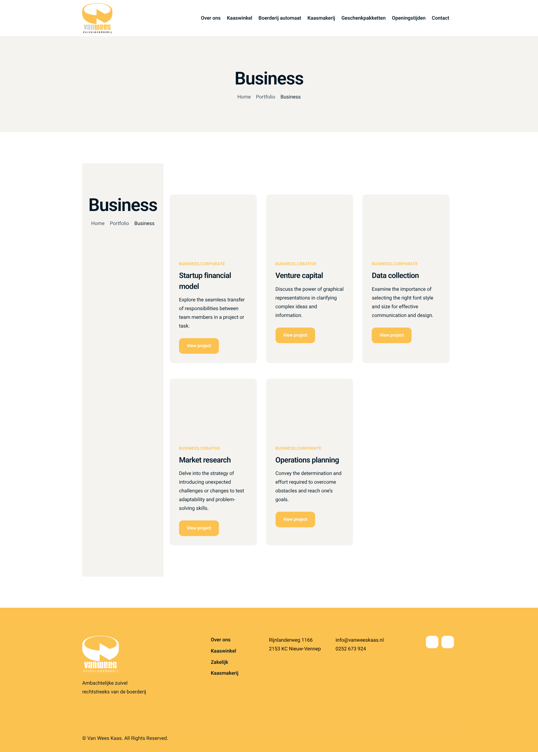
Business (189, 264)
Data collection (395, 275)
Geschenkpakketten (363, 18)
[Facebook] (432, 642)
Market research (205, 460)
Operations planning (307, 460)
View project (199, 345)
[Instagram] (447, 642)
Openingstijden (409, 18)
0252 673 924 (351, 649)
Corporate (213, 264)
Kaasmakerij (321, 18)
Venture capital (299, 275)
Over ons (211, 18)
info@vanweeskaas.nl (360, 640)
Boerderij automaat (279, 18)
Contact (440, 18)
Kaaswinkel (239, 18)
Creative (307, 264)
